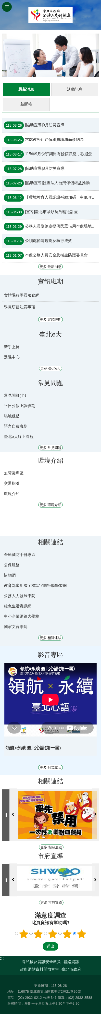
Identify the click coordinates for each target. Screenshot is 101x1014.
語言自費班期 (15, 426)
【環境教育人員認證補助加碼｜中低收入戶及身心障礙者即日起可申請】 (52, 197)
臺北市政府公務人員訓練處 (50, 15)
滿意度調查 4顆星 (67, 934)
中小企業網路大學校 (21, 616)
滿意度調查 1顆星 (23, 934)
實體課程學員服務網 (21, 295)
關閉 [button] (7, 7)
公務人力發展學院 (19, 596)
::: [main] (3, 33)
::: (2, 958)
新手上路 (12, 347)
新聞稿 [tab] (26, 104)
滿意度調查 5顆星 (81, 934)
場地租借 (12, 416)
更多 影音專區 (50, 768)
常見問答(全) (15, 395)
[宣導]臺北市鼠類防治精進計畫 (42, 212)
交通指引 (12, 483)
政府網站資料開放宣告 (39, 969)
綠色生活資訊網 (17, 606)
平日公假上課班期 (19, 406)
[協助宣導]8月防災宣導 (35, 168)
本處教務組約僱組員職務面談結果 (45, 139)
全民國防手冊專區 (19, 555)
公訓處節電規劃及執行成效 (39, 241)
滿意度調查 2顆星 (38, 934)
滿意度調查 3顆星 (52, 934)
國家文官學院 (15, 627)
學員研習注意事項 (19, 307)
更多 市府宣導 (51, 903)
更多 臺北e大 (50, 368)
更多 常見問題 (50, 448)
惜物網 (10, 575)
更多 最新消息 (50, 267)
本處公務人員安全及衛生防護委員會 (47, 255)
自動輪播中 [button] (6, 815)
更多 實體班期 (50, 320)
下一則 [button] (95, 814)
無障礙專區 (14, 473)
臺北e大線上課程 (19, 437)
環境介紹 (12, 494)
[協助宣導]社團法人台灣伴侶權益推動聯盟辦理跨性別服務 (52, 183)
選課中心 (12, 357)
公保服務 (12, 565)
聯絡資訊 (71, 962)
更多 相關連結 (50, 638)
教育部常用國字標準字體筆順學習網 (35, 585)
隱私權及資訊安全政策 (41, 962)
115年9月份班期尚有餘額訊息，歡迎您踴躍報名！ (52, 154)
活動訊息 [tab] (75, 89)
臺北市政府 (71, 969)
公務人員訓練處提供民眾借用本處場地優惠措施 (52, 226)
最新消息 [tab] (26, 89)
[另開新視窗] (58, 815)
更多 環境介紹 (50, 505)
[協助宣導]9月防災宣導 (35, 125)
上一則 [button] (13, 814)
